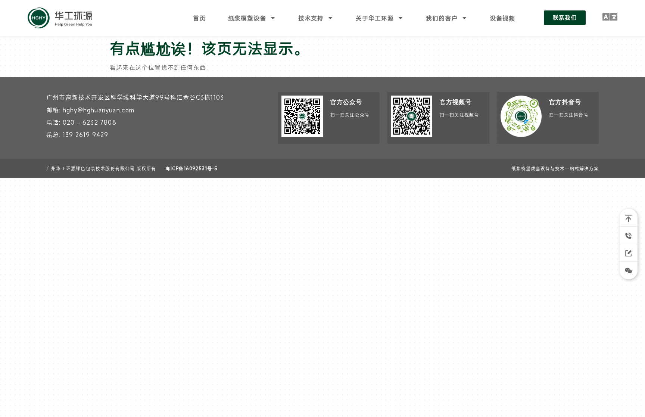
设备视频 (502, 18)
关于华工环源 (375, 18)
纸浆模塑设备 (247, 18)
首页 (199, 18)
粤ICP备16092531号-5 (192, 168)
